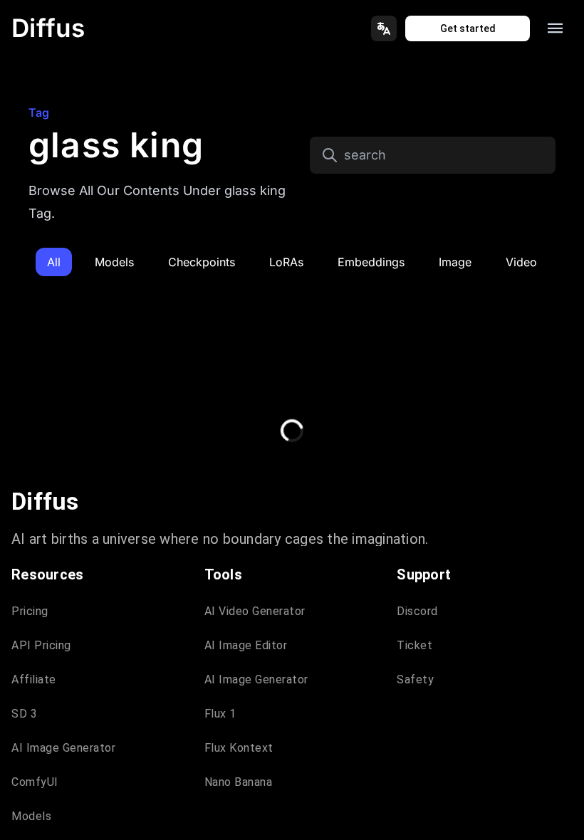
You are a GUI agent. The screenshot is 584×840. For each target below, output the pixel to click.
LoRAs (286, 262)
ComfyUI (34, 782)
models (114, 262)
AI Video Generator (255, 611)
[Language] (384, 28)
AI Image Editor (246, 645)
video (521, 262)
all (54, 262)
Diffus (48, 28)
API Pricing (41, 645)
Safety (415, 679)
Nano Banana (238, 782)
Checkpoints (201, 262)
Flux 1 (220, 713)
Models (31, 816)
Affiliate (33, 679)
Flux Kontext (238, 748)
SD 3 (24, 713)
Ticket (414, 645)
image (455, 262)
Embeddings (371, 262)
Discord (417, 611)
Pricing (29, 611)
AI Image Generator (63, 748)
